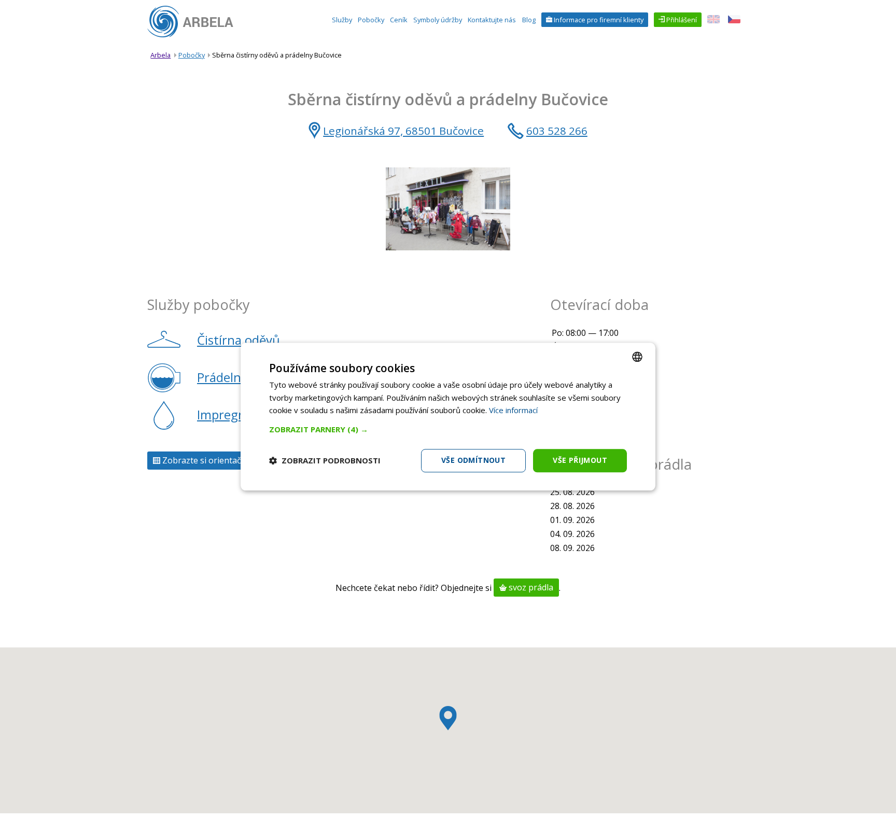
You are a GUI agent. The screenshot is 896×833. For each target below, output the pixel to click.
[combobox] (637, 356)
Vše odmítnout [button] (473, 460)
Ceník (399, 19)
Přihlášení (681, 19)
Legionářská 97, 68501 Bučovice (403, 130)
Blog (529, 19)
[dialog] (448, 416)
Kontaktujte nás (492, 19)
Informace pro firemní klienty (597, 19)
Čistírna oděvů (238, 339)
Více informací (513, 410)
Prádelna (222, 377)
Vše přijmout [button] (580, 460)
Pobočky (371, 19)
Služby (342, 19)
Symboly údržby (437, 19)
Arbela (160, 55)
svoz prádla (530, 588)
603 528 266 (556, 130)
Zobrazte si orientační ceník (215, 461)
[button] (448, 429)
